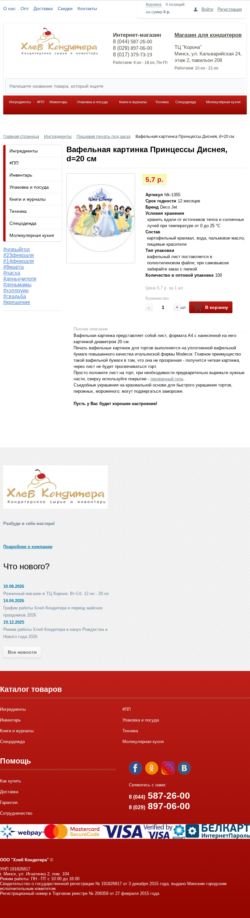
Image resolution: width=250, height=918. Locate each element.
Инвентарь (58, 102)
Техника (162, 102)
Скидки (65, 8)
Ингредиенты (20, 102)
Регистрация (229, 9)
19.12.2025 (13, 622)
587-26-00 (159, 796)
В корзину (216, 307)
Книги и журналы (133, 102)
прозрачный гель (167, 378)
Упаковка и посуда (92, 102)
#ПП (40, 102)
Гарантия (9, 802)
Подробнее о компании (27, 546)
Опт (25, 8)
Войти (207, 9)
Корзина (153, 4)
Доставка (43, 8)
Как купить (10, 781)
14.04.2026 (13, 600)
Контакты (87, 8)
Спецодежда (185, 102)
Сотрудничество (16, 813)
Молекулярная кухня (223, 102)
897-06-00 (159, 806)
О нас (9, 8)
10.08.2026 (13, 586)
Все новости (22, 652)
